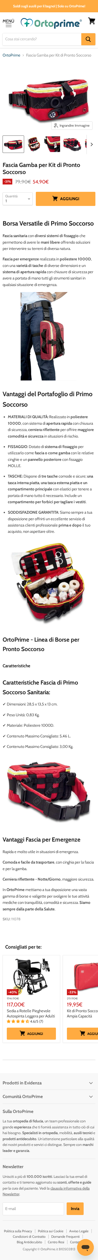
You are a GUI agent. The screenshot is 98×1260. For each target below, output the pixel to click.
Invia (75, 1208)
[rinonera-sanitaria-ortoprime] (52, 144)
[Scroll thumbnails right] (91, 144)
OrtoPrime (11, 55)
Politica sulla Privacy (18, 1231)
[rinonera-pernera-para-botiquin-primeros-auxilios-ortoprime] (13, 144)
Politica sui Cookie (51, 1231)
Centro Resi (56, 1242)
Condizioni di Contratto (29, 1236)
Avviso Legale (79, 1231)
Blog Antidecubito (29, 1242)
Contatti (75, 1242)
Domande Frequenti (65, 1236)
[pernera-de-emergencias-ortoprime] (72, 144)
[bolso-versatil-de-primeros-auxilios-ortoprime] (33, 144)
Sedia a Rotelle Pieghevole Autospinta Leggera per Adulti (31, 1013)
